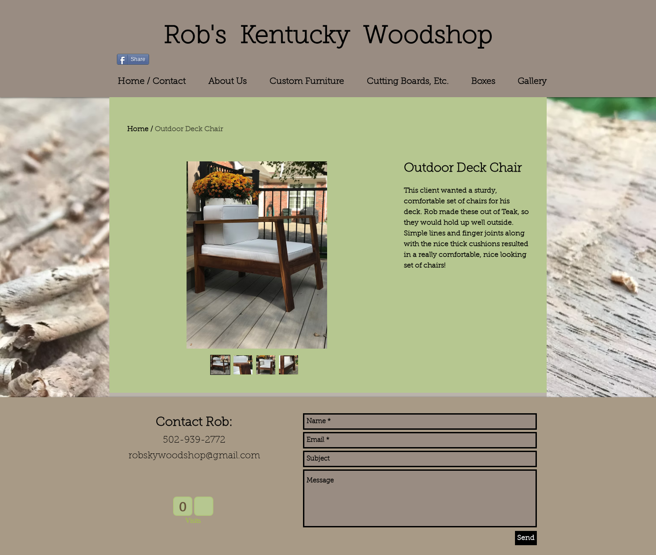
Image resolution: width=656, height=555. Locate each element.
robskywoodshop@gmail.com (194, 455)
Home (138, 129)
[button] (306, 81)
